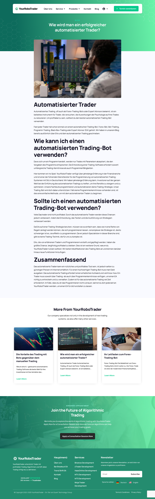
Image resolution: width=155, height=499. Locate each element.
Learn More (21, 379)
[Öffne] (107, 8)
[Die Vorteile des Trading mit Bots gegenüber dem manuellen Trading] (33, 338)
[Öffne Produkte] (79, 8)
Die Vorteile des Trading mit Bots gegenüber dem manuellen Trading (31, 358)
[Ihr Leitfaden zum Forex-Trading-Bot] (121, 338)
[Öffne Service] (64, 8)
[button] (30, 479)
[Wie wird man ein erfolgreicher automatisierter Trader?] (77, 338)
